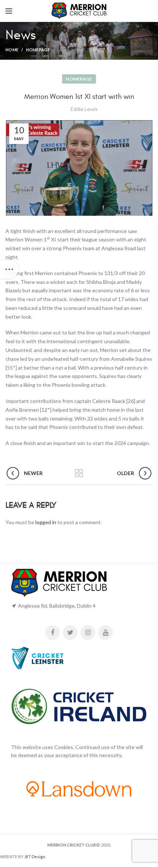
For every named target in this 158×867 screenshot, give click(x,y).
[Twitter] (70, 632)
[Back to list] (79, 473)
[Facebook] (52, 632)
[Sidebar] (9, 269)
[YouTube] (105, 632)
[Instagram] (87, 632)
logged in (45, 522)
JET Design (34, 856)
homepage (38, 49)
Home (12, 49)
